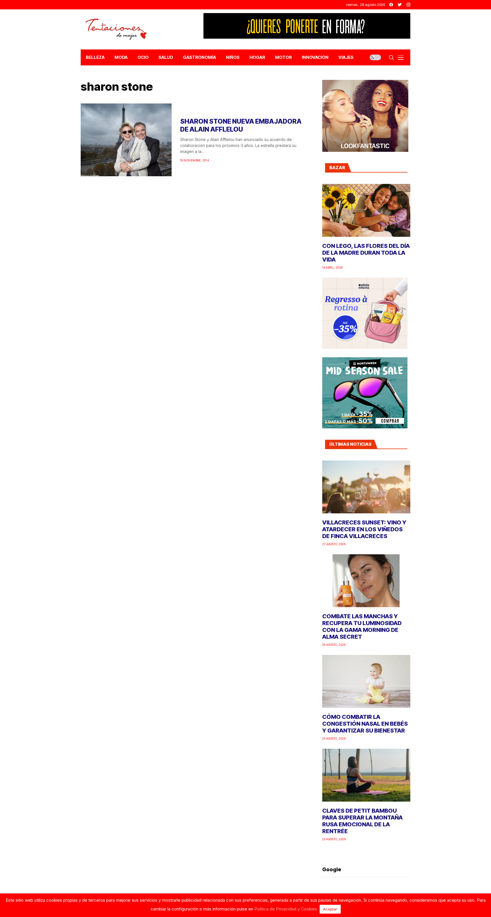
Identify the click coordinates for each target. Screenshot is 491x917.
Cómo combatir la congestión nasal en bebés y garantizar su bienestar (365, 723)
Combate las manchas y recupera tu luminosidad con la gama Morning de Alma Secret (361, 626)
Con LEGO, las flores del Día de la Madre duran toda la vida (366, 252)
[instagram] (408, 5)
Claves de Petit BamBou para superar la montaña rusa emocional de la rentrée (362, 821)
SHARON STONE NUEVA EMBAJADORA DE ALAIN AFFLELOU (240, 125)
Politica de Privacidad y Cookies (285, 909)
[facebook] (391, 5)
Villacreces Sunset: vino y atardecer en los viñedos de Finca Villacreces (364, 529)
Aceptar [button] (330, 909)
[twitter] (400, 4)
